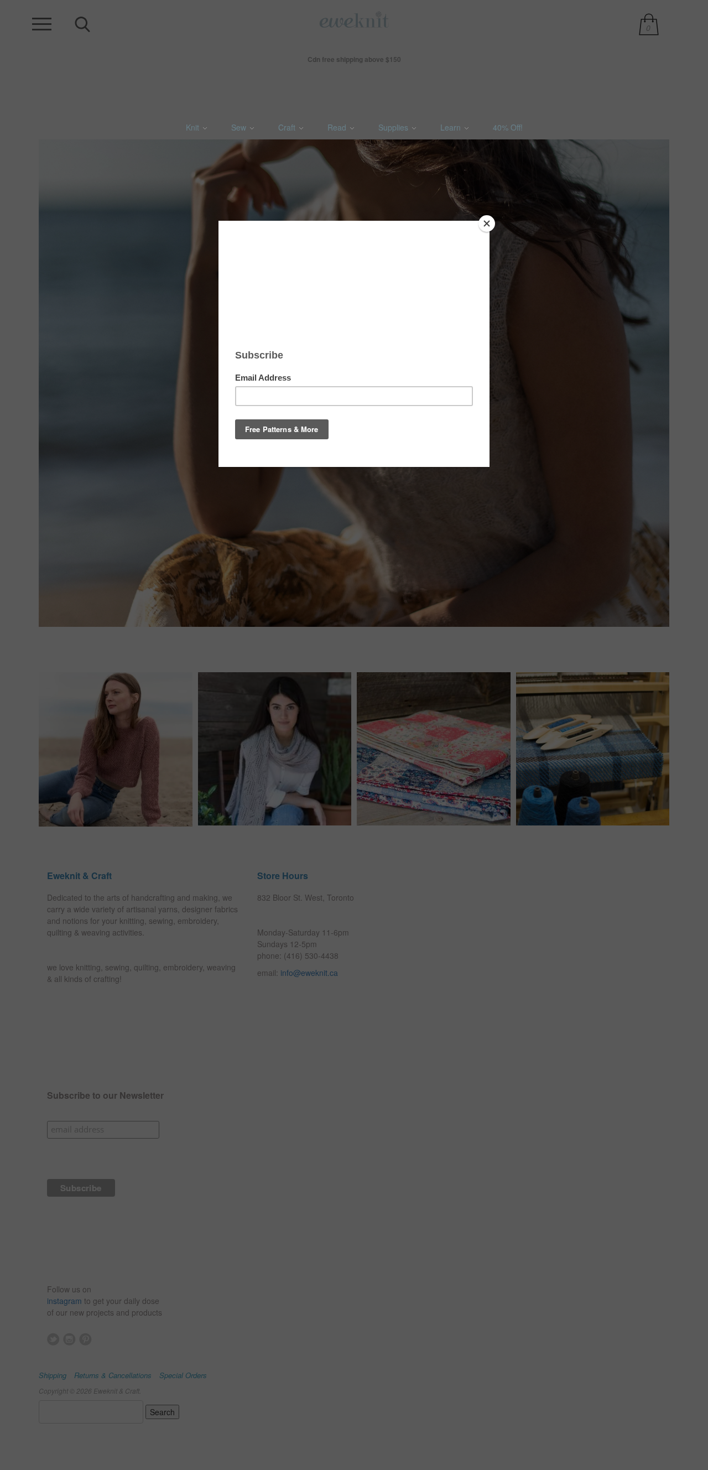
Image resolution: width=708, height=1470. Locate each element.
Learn (451, 127)
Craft (288, 127)
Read (337, 127)
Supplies (394, 127)
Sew (239, 127)
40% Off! (508, 127)
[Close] (486, 223)
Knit (193, 127)
